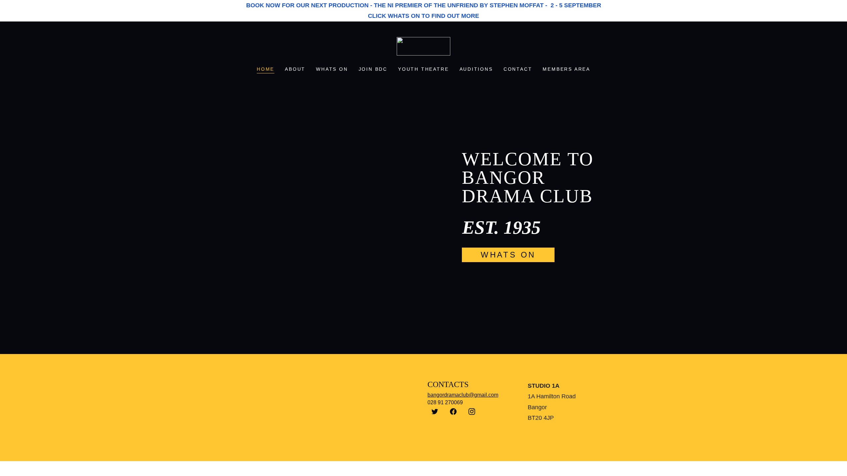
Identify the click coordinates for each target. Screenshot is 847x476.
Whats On (508, 254)
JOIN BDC (373, 69)
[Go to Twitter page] (434, 411)
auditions (476, 69)
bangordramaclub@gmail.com (462, 395)
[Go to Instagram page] (471, 411)
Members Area (566, 69)
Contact (518, 69)
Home (265, 69)
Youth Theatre (423, 69)
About (295, 69)
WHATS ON (332, 69)
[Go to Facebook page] (453, 411)
